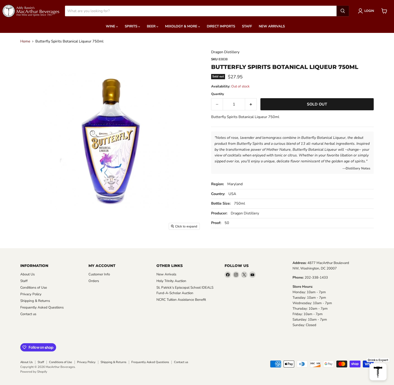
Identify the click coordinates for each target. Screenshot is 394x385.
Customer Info (99, 274)
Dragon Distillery (225, 52)
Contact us (28, 314)
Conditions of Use (33, 287)
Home (25, 41)
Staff (247, 26)
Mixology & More (181, 26)
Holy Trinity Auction (171, 281)
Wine (111, 26)
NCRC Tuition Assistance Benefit (181, 299)
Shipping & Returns (35, 300)
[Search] (343, 11)
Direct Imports (221, 26)
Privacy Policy (30, 294)
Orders (93, 281)
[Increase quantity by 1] (251, 104)
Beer (151, 26)
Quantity (217, 94)
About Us (27, 274)
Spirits (131, 26)
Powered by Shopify (33, 372)
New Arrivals (272, 26)
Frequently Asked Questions (42, 307)
